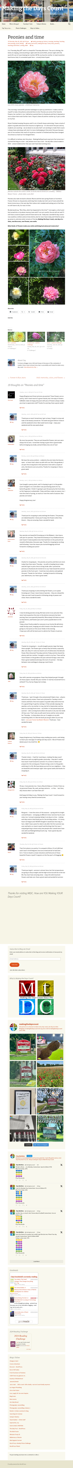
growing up (40, 41)
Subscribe (14, 965)
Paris (52, 43)
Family (34, 41)
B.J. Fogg (17, 1283)
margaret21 (11, 790)
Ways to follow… (35, 28)
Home (3, 24)
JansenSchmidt (14, 1381)
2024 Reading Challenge (20, 1337)
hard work (34, 43)
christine (10, 617)
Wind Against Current (16, 1440)
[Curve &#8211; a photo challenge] (56, 337)
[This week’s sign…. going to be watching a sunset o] (23, 1101)
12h (38, 1165)
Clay (32, 45)
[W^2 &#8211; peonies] (16, 337)
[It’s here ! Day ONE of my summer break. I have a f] (50, 1128)
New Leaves (13, 1399)
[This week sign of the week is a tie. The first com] (23, 1074)
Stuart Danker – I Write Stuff (17, 1420)
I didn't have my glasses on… (18, 1376)
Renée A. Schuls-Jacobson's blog (19, 1411)
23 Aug (38, 1211)
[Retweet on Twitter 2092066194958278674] (20, 1180)
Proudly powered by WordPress (17, 1464)
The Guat (10, 400)
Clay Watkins (20, 1165)
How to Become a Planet (21, 1312)
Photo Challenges (21, 28)
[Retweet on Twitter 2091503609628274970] (20, 1255)
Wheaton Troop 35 (15, 1434)
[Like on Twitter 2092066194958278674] (23, 1180)
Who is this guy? (14, 24)
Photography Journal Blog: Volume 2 (20, 1408)
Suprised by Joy (14, 1423)
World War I (16, 45)
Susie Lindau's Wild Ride (16, 1425)
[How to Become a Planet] (12, 1314)
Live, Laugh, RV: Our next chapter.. (19, 1393)
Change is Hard (14, 1361)
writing (22, 45)
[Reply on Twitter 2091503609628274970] (16, 1255)
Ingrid (9, 852)
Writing (22, 43)
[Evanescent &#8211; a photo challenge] (36, 337)
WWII (26, 45)
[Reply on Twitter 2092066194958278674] (16, 1180)
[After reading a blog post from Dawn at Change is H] (50, 1074)
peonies (57, 43)
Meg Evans (13, 1396)
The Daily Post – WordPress (17, 1428)
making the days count (44, 43)
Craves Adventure (15, 1364)
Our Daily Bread (14, 1402)
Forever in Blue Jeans (17, 377)
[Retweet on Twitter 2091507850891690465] (20, 1227)
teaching (56, 41)
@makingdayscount (30, 1165)
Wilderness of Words (16, 1437)
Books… (52, 24)
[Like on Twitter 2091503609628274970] (23, 1255)
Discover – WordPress (16, 1367)
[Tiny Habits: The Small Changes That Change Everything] (12, 1281)
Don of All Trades (14, 1370)
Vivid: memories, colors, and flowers (50, 377)
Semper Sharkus (14, 1417)
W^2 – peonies (12, 343)
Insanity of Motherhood (16, 1378)
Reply (23, 407)
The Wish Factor (14, 1431)
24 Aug (38, 1186)
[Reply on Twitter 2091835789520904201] (16, 1205)
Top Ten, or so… (7, 28)
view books (28, 1349)
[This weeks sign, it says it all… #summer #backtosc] (23, 1047)
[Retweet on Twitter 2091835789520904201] (20, 1205)
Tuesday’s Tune (27, 24)
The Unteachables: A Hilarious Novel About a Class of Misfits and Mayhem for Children (25, 1289)
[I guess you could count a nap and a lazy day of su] (23, 1128)
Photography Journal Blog (17, 1405)
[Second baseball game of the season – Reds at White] (50, 1047)
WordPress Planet (15, 1446)
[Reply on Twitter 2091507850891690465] (16, 1227)
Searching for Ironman (16, 1414)
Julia (9, 681)
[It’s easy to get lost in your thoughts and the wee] (50, 1101)
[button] (18, 237)
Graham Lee (17, 1301)
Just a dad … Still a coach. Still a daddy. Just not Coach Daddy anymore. (30, 1384)
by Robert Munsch (37, 720)
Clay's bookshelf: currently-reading (24, 1277)
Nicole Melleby (18, 1313)
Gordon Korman (14, 1293)
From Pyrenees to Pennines (17, 1373)
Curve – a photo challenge (54, 343)
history (46, 41)
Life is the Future (14, 1390)
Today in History (41, 24)
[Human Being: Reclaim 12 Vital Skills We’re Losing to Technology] (12, 1299)
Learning (50, 41)
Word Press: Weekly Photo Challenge (20, 1443)
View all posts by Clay (31, 367)
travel (17, 43)
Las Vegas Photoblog (16, 1387)
